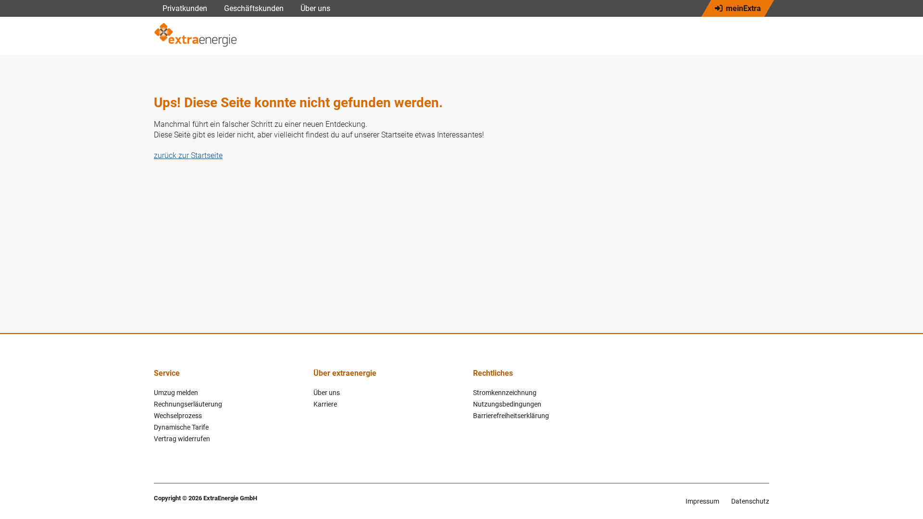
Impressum (702, 501)
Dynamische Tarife (181, 427)
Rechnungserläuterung (188, 404)
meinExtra (743, 8)
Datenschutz (750, 501)
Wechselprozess (178, 416)
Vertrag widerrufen (182, 439)
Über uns (315, 8)
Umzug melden (176, 392)
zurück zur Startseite (188, 155)
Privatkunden (184, 8)
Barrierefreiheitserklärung (511, 416)
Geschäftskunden (254, 8)
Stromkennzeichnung (504, 392)
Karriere (325, 404)
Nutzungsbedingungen (507, 404)
